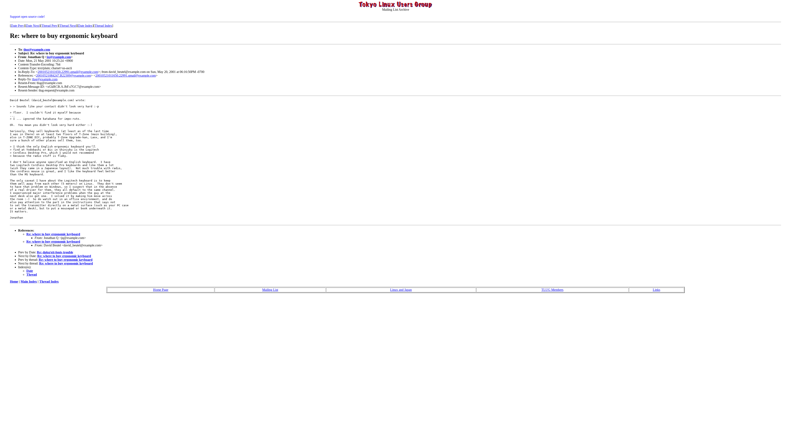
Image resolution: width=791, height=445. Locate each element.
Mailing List (270, 290)
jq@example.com (59, 57)
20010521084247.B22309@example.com (63, 75)
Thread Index (103, 25)
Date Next (32, 25)
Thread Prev (49, 25)
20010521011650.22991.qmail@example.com (68, 72)
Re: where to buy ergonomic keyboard (53, 234)
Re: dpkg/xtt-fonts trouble (55, 252)
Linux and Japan (401, 290)
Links (656, 290)
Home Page (160, 290)
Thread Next (68, 25)
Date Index (85, 25)
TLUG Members (552, 290)
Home (14, 281)
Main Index (29, 281)
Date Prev (17, 25)
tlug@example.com (36, 49)
